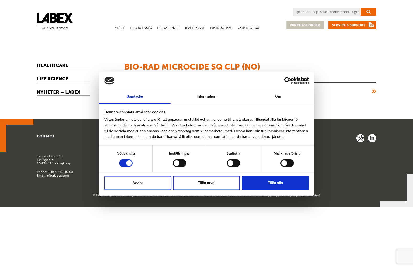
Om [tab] (278, 96)
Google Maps (360, 138)
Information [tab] (206, 96)
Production (221, 28)
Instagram (372, 138)
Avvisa (137, 183)
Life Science (167, 28)
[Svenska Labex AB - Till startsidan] (55, 21)
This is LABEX (141, 28)
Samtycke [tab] (135, 96)
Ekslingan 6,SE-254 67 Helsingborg (53, 159)
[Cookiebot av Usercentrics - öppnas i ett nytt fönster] (288, 80)
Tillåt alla (275, 183)
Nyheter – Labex (59, 92)
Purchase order (305, 25)
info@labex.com (57, 175)
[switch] (179, 163)
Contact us (248, 28)
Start (120, 28)
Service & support (348, 25)
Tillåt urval (206, 183)
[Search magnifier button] (368, 12)
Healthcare (194, 28)
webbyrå (315, 195)
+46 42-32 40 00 (60, 172)
